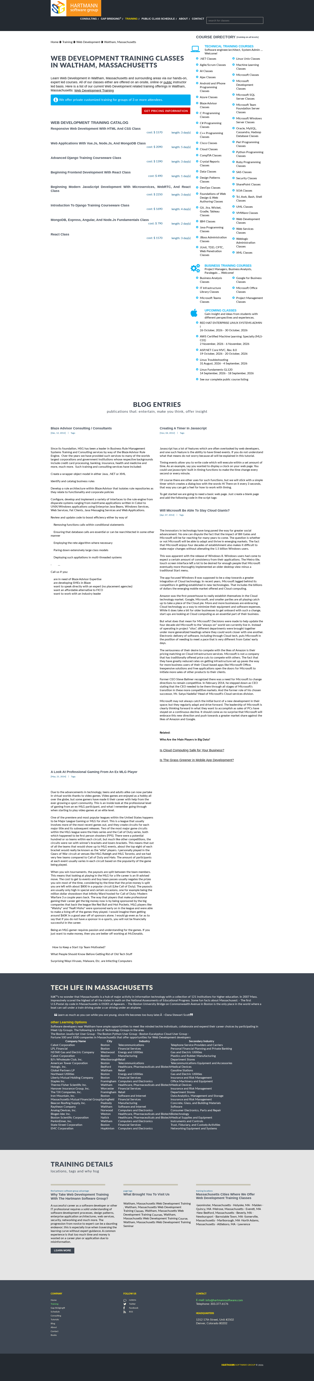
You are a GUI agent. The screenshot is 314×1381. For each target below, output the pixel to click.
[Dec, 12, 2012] (58, 433)
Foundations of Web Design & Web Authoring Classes (213, 197)
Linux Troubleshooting (214, 359)
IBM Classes (207, 221)
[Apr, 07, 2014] (167, 515)
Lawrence (244, 1224)
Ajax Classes (208, 77)
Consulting (88, 18)
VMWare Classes (247, 213)
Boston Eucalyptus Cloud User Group (163, 1033)
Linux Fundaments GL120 (216, 369)
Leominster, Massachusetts (214, 1205)
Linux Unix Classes (248, 58)
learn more (62, 1250)
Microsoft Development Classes (244, 85)
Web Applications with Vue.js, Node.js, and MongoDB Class (98, 143)
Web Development (88, 42)
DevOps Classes (210, 187)
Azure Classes (209, 97)
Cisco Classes (208, 143)
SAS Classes (244, 172)
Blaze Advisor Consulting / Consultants (81, 428)
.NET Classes (208, 58)
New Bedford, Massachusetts (215, 1212)
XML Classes (244, 252)
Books (54, 1335)
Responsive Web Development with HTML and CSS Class (96, 129)
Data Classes (208, 171)
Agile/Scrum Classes (213, 64)
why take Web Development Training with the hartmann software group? (80, 1196)
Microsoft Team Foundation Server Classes (248, 108)
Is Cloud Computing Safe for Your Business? (192, 750)
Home (54, 42)
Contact (198, 18)
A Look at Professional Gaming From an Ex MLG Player (94, 772)
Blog (53, 1323)
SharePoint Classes (248, 184)
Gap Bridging (111, 18)
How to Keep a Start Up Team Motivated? (78, 947)
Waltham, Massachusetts (120, 42)
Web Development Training (94, 90)
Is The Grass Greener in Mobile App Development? (197, 760)
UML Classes (244, 206)
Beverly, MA (244, 1212)
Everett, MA (253, 1209)
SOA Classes (244, 190)
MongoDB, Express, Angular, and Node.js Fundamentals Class (100, 220)
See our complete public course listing (224, 379)
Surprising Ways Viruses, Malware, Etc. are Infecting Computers (91, 961)
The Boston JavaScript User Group (73, 1033)
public (168, 82)
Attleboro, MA (226, 1224)
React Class (60, 234)
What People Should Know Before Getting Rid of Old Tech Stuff (91, 954)
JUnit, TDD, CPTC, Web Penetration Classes (212, 251)
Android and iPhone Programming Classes (212, 87)
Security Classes (246, 178)
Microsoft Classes (247, 74)
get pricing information (166, 111)
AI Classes (206, 71)
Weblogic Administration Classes (245, 242)
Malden (257, 1205)
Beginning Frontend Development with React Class (91, 172)
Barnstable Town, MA (229, 1216)
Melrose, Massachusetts (228, 1209)
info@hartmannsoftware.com (224, 1300)
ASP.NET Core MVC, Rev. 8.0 (218, 350)
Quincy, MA (203, 1209)
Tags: (73, 433)
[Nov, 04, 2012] (167, 433)
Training (131, 18)
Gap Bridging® (58, 1308)
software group (238, 1365)
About (183, 18)
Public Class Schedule (158, 18)
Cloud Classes (209, 149)
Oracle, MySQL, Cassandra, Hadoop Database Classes (248, 132)
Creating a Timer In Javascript (183, 428)
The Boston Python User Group (117, 1033)
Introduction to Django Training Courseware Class (90, 205)
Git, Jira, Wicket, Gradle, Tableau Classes (210, 211)
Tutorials (55, 1320)
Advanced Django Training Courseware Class (86, 158)
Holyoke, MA (241, 1205)
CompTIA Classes (211, 155)
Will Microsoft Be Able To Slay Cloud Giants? (195, 510)
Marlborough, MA (228, 1220)
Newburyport (204, 1216)
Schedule (55, 1312)
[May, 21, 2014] (58, 776)
